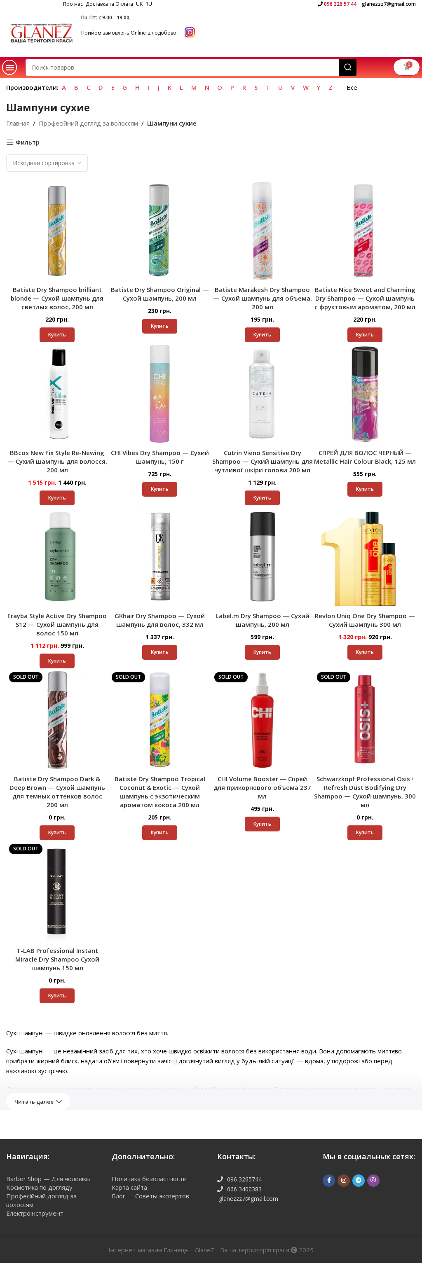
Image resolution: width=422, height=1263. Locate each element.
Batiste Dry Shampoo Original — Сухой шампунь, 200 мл (160, 293)
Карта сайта (129, 1187)
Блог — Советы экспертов (150, 1196)
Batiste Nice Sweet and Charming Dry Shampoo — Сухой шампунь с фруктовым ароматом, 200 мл (364, 298)
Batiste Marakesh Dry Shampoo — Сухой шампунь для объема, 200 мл (262, 298)
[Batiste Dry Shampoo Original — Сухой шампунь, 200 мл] (160, 231)
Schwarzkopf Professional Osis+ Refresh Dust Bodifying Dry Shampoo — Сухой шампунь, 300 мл (365, 792)
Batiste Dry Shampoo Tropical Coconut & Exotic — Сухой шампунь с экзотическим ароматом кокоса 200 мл (160, 792)
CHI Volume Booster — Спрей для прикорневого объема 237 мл (262, 787)
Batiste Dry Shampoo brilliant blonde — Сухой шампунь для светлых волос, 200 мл (57, 298)
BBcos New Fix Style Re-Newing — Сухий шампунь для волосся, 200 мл (57, 461)
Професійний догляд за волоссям (88, 123)
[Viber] (373, 1180)
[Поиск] (347, 67)
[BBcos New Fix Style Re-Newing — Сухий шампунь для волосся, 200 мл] (57, 394)
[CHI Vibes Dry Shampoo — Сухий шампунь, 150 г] (160, 394)
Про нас (73, 3)
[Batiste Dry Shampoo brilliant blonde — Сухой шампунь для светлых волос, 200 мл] (57, 231)
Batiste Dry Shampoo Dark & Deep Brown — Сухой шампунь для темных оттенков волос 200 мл (57, 792)
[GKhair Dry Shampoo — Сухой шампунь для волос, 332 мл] (160, 557)
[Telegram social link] (358, 1180)
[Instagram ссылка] (344, 1180)
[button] (9, 67)
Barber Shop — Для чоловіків (48, 1178)
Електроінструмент (34, 1213)
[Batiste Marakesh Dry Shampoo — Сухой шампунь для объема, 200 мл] (262, 231)
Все (352, 87)
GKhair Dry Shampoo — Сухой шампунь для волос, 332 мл (160, 620)
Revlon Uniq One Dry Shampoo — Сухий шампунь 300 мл (365, 620)
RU (148, 3)
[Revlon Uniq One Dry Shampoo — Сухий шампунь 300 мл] (365, 557)
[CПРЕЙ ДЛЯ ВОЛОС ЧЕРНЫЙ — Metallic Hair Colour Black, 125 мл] (365, 394)
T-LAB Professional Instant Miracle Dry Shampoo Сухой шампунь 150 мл (57, 959)
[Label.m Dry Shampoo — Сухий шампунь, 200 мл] (262, 557)
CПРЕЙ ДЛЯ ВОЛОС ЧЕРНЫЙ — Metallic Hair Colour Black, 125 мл (365, 456)
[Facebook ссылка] (329, 1180)
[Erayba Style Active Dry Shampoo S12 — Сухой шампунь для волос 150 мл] (57, 557)
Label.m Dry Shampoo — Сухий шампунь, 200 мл (262, 620)
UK (139, 3)
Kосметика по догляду (39, 1187)
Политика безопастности (149, 1178)
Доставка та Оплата (109, 3)
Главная (18, 123)
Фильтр (28, 142)
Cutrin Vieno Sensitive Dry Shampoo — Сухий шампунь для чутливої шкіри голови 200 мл (262, 461)
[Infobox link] (337, 4)
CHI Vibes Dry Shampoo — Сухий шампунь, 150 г (160, 456)
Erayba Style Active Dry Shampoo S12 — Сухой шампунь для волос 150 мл (57, 624)
